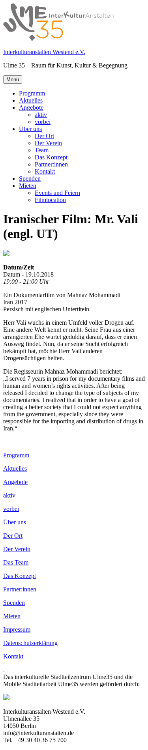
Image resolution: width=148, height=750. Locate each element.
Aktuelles (31, 100)
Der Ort (44, 136)
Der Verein (48, 143)
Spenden (30, 178)
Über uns (30, 128)
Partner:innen (51, 164)
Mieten (27, 185)
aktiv (41, 114)
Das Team (15, 562)
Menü (12, 79)
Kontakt (45, 171)
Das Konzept (51, 157)
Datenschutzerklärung (30, 643)
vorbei (43, 121)
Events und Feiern (57, 192)
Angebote (31, 107)
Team (42, 150)
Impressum (16, 629)
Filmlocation (50, 199)
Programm (32, 93)
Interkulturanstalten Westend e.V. (44, 52)
